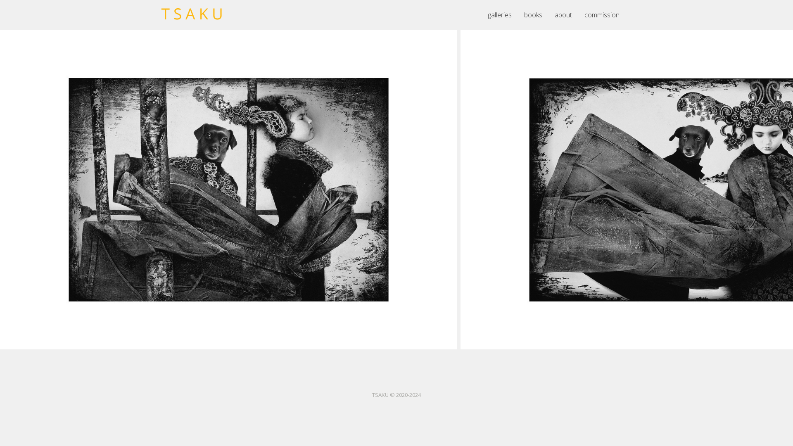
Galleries (500, 14)
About (563, 14)
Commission (602, 14)
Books (533, 14)
